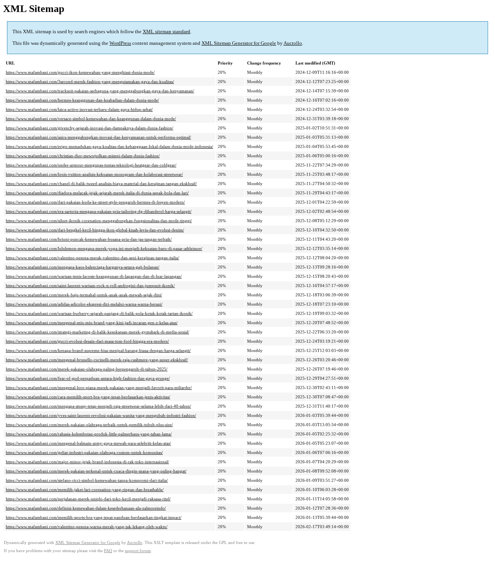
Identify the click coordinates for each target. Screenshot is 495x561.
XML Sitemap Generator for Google (238, 43)
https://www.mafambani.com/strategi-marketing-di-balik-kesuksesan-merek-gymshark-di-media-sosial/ (97, 332)
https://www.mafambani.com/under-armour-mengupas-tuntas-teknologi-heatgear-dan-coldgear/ (91, 165)
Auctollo (292, 43)
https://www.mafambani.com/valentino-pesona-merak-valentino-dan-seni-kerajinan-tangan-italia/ (92, 257)
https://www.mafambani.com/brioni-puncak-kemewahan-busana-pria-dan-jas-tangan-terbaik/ (89, 239)
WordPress (120, 43)
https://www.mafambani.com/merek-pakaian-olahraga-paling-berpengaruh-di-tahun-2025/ (86, 369)
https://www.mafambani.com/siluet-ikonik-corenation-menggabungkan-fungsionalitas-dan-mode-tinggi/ (99, 220)
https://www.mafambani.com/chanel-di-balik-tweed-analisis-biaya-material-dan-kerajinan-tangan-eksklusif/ (101, 183)
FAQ (108, 551)
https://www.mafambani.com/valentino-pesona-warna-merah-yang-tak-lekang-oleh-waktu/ (86, 526)
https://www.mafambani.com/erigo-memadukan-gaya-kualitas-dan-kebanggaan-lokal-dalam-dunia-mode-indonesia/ (109, 146)
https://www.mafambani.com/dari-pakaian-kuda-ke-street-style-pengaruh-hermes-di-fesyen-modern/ (95, 202)
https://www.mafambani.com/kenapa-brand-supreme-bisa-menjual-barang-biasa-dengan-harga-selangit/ (98, 350)
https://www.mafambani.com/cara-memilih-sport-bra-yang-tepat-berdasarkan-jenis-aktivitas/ (88, 396)
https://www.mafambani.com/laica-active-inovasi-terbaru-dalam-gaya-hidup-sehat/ (79, 109)
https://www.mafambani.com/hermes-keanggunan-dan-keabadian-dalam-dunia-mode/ (82, 100)
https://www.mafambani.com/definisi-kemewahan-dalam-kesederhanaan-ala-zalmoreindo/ (86, 508)
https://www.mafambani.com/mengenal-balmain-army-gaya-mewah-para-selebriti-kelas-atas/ (88, 443)
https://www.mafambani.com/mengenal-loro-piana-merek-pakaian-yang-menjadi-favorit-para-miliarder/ (99, 387)
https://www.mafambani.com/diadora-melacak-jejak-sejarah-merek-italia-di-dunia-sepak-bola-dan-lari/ (97, 192)
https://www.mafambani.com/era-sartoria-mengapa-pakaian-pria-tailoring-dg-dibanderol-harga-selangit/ (98, 211)
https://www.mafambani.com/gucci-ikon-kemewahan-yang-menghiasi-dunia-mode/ (80, 72)
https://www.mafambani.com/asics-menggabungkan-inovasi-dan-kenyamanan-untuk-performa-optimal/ (98, 137)
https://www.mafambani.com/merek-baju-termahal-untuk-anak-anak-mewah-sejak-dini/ (84, 294)
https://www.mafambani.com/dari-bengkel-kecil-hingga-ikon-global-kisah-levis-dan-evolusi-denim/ (95, 230)
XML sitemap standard (166, 31)
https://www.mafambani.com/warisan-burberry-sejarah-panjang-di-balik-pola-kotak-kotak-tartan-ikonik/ (99, 313)
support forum (138, 551)
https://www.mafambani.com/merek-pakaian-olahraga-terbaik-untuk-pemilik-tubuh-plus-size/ (89, 424)
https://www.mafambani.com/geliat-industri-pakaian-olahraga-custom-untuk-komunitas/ (84, 452)
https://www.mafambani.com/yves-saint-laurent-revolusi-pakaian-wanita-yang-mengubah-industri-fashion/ (101, 415)
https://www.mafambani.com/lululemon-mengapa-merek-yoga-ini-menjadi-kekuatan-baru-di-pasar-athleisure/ (104, 248)
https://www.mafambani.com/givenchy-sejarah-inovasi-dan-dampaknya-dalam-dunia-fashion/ (89, 128)
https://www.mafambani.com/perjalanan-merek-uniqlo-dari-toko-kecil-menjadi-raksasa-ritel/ (88, 498)
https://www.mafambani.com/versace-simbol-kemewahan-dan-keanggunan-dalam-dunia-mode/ (91, 118)
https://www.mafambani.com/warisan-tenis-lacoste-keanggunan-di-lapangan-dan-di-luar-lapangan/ (94, 276)
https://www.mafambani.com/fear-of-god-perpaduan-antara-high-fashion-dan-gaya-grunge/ (88, 378)
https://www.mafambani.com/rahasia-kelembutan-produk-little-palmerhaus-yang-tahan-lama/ (89, 434)
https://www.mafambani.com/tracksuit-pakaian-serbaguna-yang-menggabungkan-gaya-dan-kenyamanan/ (100, 90)
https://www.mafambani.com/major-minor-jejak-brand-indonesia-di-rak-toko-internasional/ (87, 461)
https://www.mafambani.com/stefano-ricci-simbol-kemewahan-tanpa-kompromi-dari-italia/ (87, 480)
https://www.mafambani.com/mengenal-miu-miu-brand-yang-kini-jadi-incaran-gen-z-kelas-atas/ (92, 322)
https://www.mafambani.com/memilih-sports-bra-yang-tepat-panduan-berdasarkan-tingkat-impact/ (93, 517)
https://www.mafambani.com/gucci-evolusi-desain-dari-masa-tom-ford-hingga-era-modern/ (87, 341)
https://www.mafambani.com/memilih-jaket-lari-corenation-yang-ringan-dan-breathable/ (85, 489)
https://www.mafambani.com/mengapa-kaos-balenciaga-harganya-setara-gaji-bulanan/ (82, 267)
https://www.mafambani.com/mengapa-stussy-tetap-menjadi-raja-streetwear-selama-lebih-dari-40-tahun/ (98, 406)
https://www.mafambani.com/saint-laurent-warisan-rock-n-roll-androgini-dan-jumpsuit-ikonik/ (90, 285)
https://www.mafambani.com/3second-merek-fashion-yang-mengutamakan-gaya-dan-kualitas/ (90, 81)
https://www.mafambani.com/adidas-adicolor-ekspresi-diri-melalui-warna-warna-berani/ (84, 304)
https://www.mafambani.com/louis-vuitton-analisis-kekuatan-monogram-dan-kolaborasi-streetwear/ (94, 174)
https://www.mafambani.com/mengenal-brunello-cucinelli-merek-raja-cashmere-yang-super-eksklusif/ (97, 359)
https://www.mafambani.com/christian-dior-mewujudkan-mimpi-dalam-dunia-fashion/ (83, 155)
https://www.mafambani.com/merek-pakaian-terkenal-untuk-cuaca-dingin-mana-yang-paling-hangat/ (96, 471)
